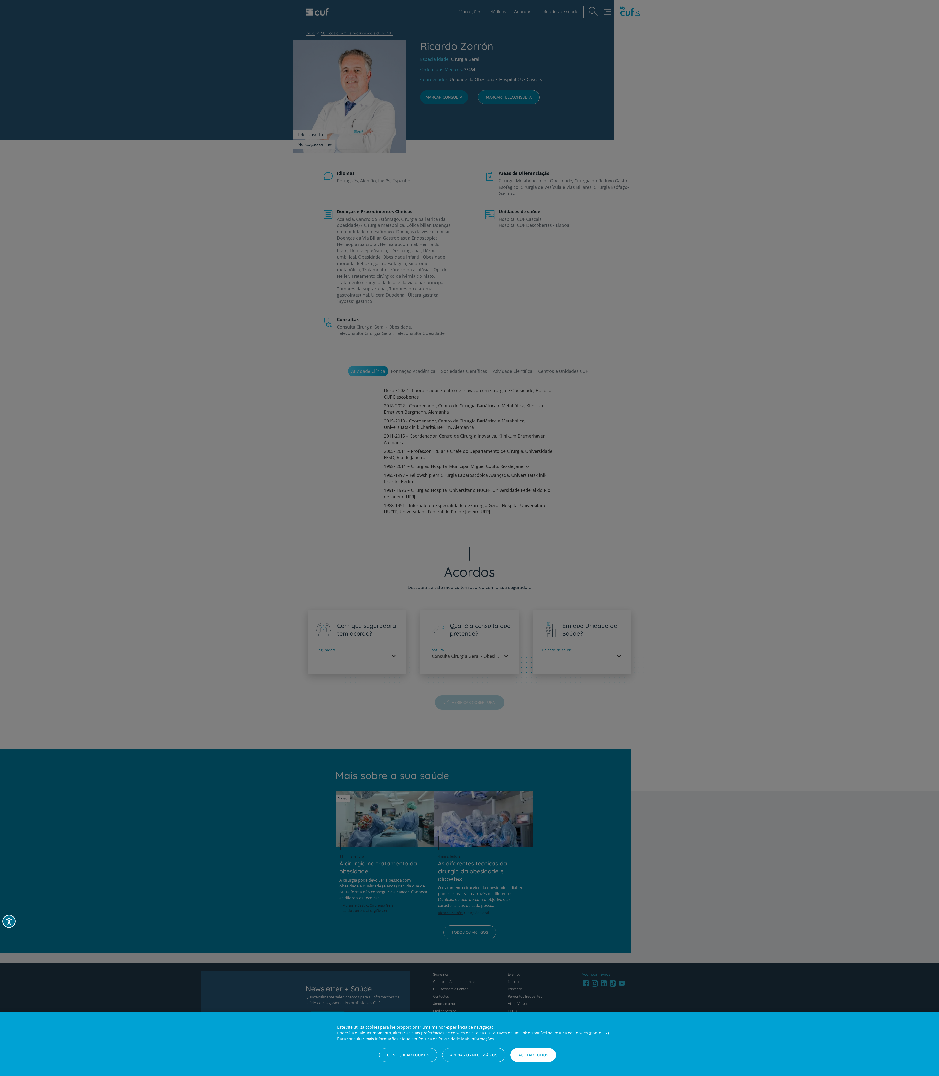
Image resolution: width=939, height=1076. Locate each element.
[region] (469, 1044)
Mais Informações (477, 1039)
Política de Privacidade (439, 1039)
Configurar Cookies (408, 1055)
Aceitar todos (533, 1055)
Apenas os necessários (473, 1055)
